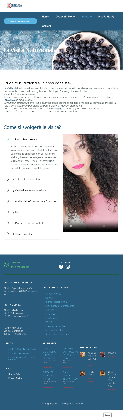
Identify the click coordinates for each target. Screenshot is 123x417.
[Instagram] (68, 267)
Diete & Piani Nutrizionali (22, 349)
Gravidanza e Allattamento (59, 305)
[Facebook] (61, 267)
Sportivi (49, 297)
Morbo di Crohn (54, 330)
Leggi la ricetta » (93, 365)
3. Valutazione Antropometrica (29, 190)
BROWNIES (113, 353)
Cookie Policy (15, 374)
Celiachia (50, 314)
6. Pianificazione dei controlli (28, 223)
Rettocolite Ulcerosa (57, 334)
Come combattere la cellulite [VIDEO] (70, 375)
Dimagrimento (53, 293)
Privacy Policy (15, 378)
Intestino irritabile (55, 326)
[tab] (32, 139)
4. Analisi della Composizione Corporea (34, 201)
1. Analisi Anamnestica (25, 139)
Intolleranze (51, 318)
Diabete (49, 310)
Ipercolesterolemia (56, 301)
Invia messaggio (20, 266)
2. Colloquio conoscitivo (26, 179)
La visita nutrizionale (19, 353)
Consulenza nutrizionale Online (21, 358)
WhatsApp (15, 262)
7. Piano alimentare (23, 234)
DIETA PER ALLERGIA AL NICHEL (49, 375)
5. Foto (16, 212)
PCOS (48, 322)
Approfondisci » (48, 367)
